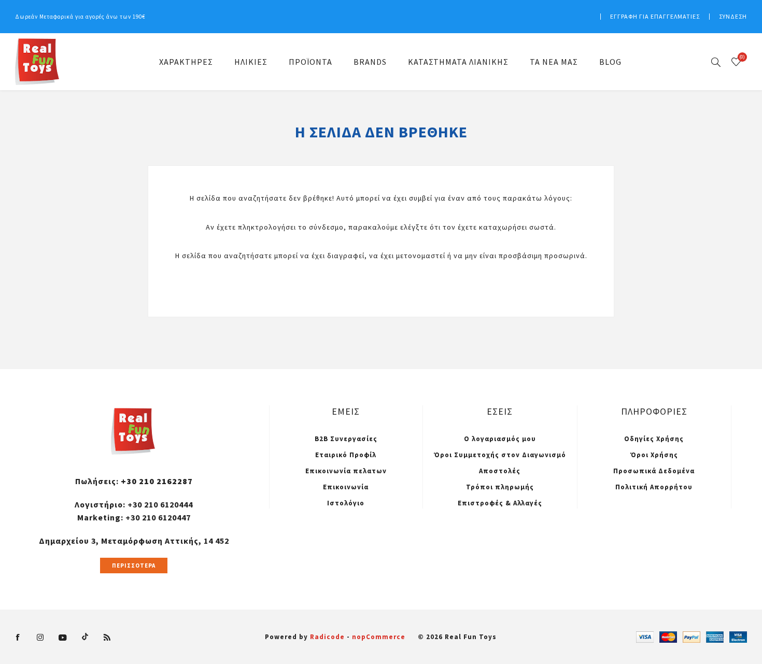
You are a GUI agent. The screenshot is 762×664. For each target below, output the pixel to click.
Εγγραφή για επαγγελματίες (655, 16)
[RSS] (107, 637)
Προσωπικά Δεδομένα (654, 471)
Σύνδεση (733, 16)
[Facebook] (18, 637)
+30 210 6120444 (160, 504)
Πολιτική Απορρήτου (654, 487)
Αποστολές (499, 471)
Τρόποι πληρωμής (500, 487)
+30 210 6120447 (158, 517)
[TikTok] (85, 636)
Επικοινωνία (346, 487)
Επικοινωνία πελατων (346, 471)
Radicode (327, 636)
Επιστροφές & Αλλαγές (500, 503)
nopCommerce (378, 636)
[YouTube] (62, 637)
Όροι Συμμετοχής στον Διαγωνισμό (500, 454)
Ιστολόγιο (345, 503)
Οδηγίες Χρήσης (654, 438)
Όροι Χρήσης (654, 454)
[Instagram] (40, 637)
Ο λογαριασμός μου (500, 438)
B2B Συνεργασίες (346, 438)
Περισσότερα (134, 565)
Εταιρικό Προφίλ (345, 454)
